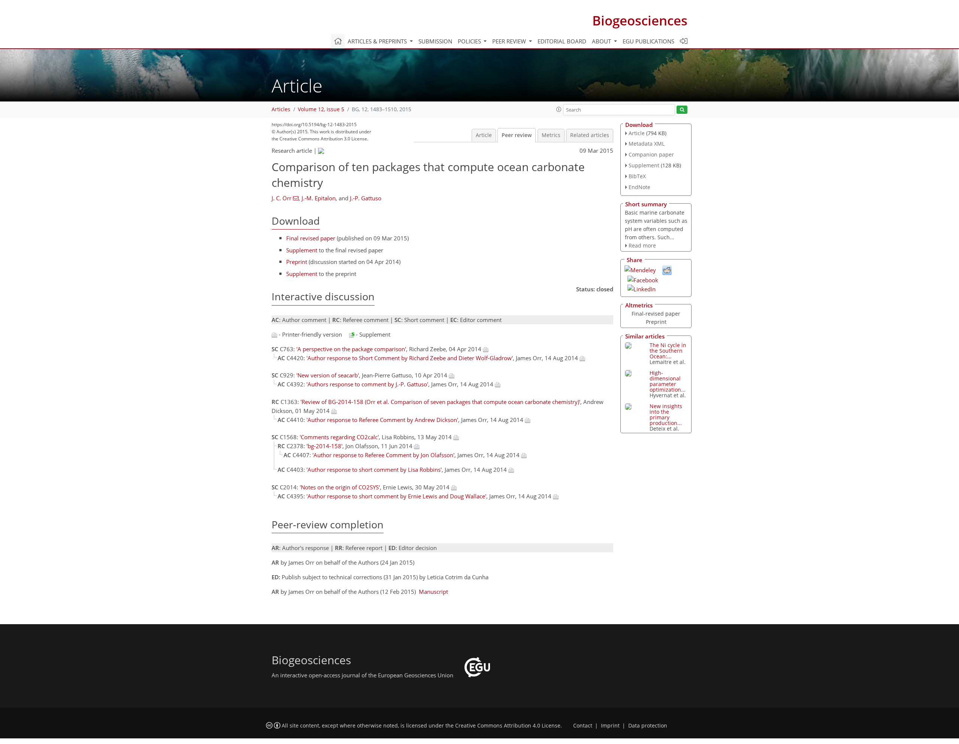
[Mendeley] (640, 269)
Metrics (551, 135)
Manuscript (433, 591)
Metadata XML (647, 143)
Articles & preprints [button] (378, 41)
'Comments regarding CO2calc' (339, 437)
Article (484, 135)
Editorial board (562, 41)
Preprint (296, 261)
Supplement (301, 250)
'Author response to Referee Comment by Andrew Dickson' (382, 419)
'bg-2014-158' (324, 446)
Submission (435, 41)
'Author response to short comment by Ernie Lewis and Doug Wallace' (396, 496)
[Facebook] (642, 279)
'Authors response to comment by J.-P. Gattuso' (367, 384)
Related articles (589, 135)
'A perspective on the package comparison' (351, 349)
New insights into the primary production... (666, 414)
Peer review (517, 135)
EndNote (639, 187)
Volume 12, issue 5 (321, 109)
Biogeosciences (639, 20)
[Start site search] (682, 110)
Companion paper (651, 154)
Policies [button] (470, 41)
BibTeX (637, 176)
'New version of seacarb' (327, 375)
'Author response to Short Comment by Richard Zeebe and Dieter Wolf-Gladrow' (409, 358)
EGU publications (648, 41)
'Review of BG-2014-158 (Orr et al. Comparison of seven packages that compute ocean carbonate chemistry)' (440, 402)
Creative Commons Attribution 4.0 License (507, 725)
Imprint (610, 725)
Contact (582, 725)
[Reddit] (667, 269)
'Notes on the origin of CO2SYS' (340, 487)
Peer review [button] (509, 41)
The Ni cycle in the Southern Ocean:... (668, 350)
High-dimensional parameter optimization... (668, 381)
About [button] (602, 41)
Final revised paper (310, 238)
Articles (281, 109)
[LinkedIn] (641, 288)
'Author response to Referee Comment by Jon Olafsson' (383, 455)
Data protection (647, 725)
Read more (642, 245)
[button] (559, 109)
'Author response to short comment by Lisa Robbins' (374, 469)
